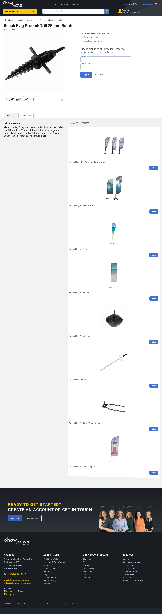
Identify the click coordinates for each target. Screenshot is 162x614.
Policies (50, 604)
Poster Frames (49, 568)
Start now (15, 518)
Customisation (129, 574)
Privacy (41, 604)
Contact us (74, 4)
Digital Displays (50, 580)
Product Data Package (133, 580)
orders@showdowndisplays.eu (17, 583)
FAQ (85, 574)
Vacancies (87, 571)
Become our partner (131, 562)
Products (46, 4)
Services (55, 4)
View (154, 168)
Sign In (86, 75)
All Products (11, 11)
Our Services (128, 565)
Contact (86, 577)
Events (86, 565)
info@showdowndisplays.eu (16, 580)
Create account (135, 12)
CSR (85, 562)
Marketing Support (131, 571)
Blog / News (88, 568)
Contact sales (32, 518)
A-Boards (47, 583)
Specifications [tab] (26, 115)
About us (64, 4)
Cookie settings (70, 604)
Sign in (125, 12)
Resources (127, 577)
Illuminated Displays (52, 577)
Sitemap (59, 604)
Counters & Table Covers (54, 562)
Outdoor (47, 565)
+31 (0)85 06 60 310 (146, 4)
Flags (45, 574)
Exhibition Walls (50, 559)
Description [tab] (10, 115)
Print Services (129, 568)
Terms (34, 604)
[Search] (106, 11)
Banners (47, 571)
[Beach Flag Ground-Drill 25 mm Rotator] (12, 99)
